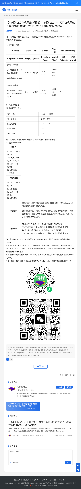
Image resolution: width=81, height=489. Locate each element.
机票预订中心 (10, 31)
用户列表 (44, 480)
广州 (9, 37)
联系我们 (53, 480)
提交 (68, 463)
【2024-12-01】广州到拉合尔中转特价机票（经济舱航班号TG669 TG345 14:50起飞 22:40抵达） (39, 423)
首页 (5, 16)
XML (55, 485)
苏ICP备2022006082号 (66, 483)
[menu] (76, 10)
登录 (11, 463)
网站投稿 (62, 480)
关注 (60, 387)
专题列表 (35, 480)
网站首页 (17, 480)
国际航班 (26, 480)
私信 (69, 387)
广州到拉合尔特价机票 (40, 31)
